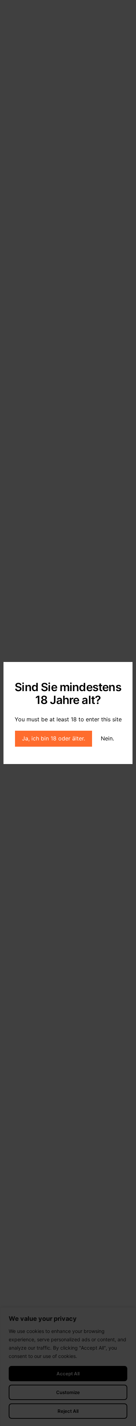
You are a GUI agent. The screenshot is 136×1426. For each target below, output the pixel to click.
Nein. (107, 738)
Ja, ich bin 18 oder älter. (53, 738)
